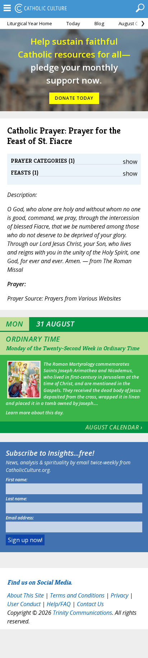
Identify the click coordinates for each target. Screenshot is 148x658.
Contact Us (90, 604)
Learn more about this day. (35, 412)
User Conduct (24, 604)
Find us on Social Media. (39, 582)
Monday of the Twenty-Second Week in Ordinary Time (72, 348)
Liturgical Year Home (29, 23)
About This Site (25, 595)
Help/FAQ (59, 604)
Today (73, 23)
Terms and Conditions (77, 595)
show (130, 162)
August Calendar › (114, 427)
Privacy (119, 595)
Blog (99, 23)
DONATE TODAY (74, 98)
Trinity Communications (82, 613)
